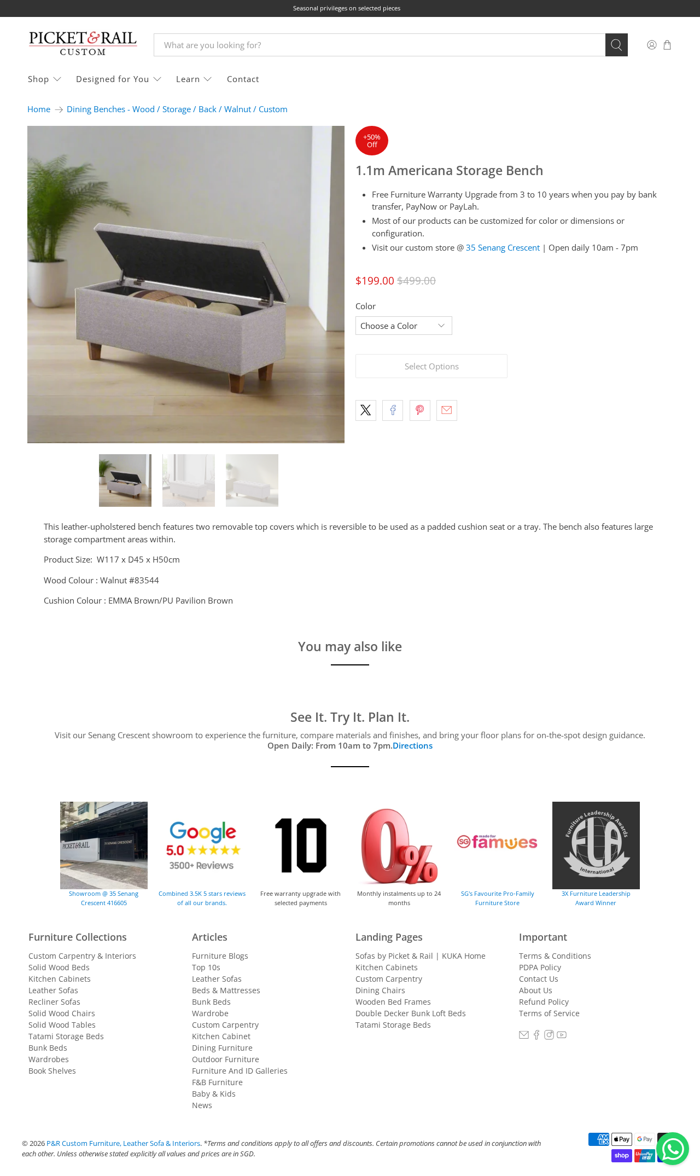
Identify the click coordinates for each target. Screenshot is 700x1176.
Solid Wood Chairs (61, 1013)
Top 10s (206, 967)
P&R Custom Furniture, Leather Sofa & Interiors (123, 1143)
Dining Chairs (380, 990)
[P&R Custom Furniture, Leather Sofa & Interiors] (82, 44)
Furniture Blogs (220, 956)
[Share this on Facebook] (392, 410)
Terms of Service (549, 1013)
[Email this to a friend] (446, 410)
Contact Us (538, 979)
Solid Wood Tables (62, 1024)
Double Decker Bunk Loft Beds (410, 1013)
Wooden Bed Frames (393, 1002)
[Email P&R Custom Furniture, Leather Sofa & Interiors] (524, 1037)
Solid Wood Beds (59, 967)
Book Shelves (52, 1070)
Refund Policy (544, 1002)
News (202, 1105)
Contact (243, 78)
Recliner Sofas (54, 1002)
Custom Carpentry (225, 1024)
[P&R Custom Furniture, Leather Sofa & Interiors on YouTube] (562, 1037)
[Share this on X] (365, 410)
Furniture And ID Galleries (240, 1070)
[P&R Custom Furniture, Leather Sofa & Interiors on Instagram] (549, 1037)
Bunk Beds (47, 1047)
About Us (535, 990)
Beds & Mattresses (226, 990)
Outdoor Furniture (225, 1059)
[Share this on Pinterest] (420, 410)
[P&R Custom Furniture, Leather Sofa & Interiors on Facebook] (536, 1037)
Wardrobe (210, 1013)
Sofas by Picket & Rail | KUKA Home (420, 956)
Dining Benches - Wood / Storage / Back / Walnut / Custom (177, 109)
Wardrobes (48, 1059)
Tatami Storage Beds (66, 1036)
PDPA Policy (540, 967)
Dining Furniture (222, 1047)
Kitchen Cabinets (59, 979)
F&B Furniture (217, 1082)
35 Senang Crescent (503, 247)
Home (38, 109)
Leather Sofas (53, 990)
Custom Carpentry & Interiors (82, 956)
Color (365, 305)
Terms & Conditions (555, 956)
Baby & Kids (214, 1093)
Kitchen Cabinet (221, 1036)
